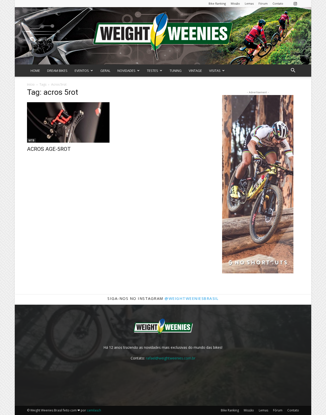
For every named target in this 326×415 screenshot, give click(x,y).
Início (31, 84)
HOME (35, 70)
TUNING (176, 70)
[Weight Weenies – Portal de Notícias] (163, 35)
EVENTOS (82, 70)
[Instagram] (295, 3)
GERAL (105, 70)
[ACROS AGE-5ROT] (68, 122)
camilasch (94, 410)
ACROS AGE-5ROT (49, 149)
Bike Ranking (217, 3)
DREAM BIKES (57, 70)
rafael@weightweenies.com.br (170, 358)
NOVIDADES (126, 70)
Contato (278, 3)
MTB (31, 140)
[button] (293, 71)
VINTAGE (195, 70)
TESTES (152, 70)
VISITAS (215, 70)
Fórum (263, 3)
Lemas (249, 3)
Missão (235, 3)
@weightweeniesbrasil (192, 298)
